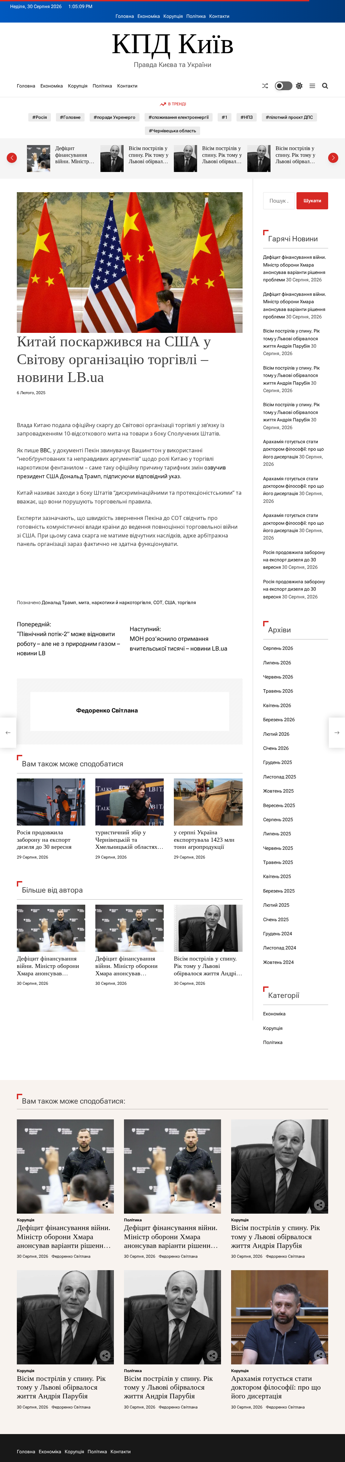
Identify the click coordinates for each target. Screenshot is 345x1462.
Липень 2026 (277, 662)
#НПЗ (247, 117)
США (170, 602)
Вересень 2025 (279, 805)
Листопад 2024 (279, 947)
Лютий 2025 (276, 905)
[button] (12, 158)
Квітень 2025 (277, 876)
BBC (45, 450)
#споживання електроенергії (179, 117)
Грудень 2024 (277, 933)
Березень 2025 (279, 891)
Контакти (219, 16)
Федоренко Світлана (107, 710)
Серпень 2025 (278, 819)
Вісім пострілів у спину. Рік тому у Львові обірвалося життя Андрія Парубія (84, 161)
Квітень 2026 (277, 705)
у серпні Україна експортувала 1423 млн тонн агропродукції (204, 839)
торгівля (187, 602)
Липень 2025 (277, 833)
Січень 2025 (276, 919)
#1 (224, 117)
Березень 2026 (279, 719)
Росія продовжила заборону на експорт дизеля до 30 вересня (44, 839)
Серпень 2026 (278, 648)
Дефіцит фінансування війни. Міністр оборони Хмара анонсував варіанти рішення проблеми (48, 973)
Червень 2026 (278, 677)
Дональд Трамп (59, 602)
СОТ (157, 602)
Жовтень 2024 (278, 962)
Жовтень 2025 (278, 791)
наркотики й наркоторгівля (121, 602)
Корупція (173, 16)
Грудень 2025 (277, 762)
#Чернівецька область (172, 130)
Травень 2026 (278, 691)
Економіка (148, 16)
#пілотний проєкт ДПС (289, 117)
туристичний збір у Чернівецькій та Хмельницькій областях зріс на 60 (126, 843)
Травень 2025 (278, 862)
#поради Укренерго (114, 117)
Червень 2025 (278, 848)
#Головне (70, 117)
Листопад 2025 (279, 776)
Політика (196, 16)
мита (84, 602)
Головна (125, 16)
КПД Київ (173, 43)
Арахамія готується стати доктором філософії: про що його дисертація (304, 161)
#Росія (39, 117)
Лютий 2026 (276, 734)
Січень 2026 (276, 748)
